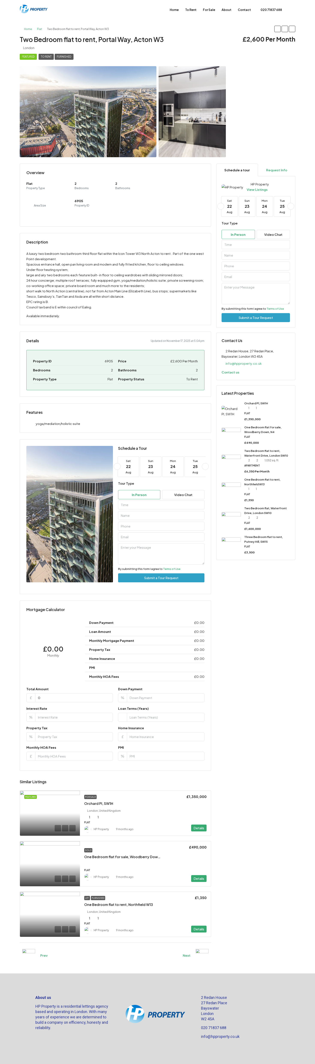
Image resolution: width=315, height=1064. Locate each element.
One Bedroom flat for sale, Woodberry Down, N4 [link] (125, 857)
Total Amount (37, 689)
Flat (39, 29)
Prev (44, 955)
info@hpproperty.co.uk (244, 363)
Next (186, 955)
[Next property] (202, 955)
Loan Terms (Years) (133, 708)
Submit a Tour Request (161, 578)
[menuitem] (269, 10)
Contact (244, 10)
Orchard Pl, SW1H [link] (98, 803)
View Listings (257, 189)
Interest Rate (36, 708)
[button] (277, 29)
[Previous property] (28, 955)
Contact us (230, 372)
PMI (121, 747)
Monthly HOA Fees (41, 747)
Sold (88, 850)
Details (199, 828)
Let (87, 898)
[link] (50, 813)
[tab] (237, 170)
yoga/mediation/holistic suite (58, 423)
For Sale (209, 10)
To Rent (190, 10)
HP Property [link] (101, 829)
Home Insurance (131, 728)
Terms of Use (171, 569)
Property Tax (36, 728)
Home (174, 10)
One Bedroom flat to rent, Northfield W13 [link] (118, 904)
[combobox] (161, 504)
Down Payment (130, 689)
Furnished (64, 56)
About (226, 10)
